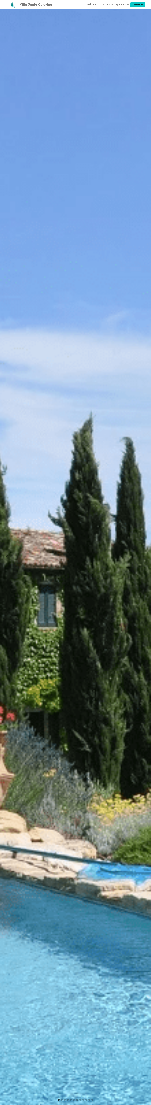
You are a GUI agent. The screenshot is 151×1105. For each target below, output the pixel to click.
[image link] (12, 5)
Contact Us (138, 5)
